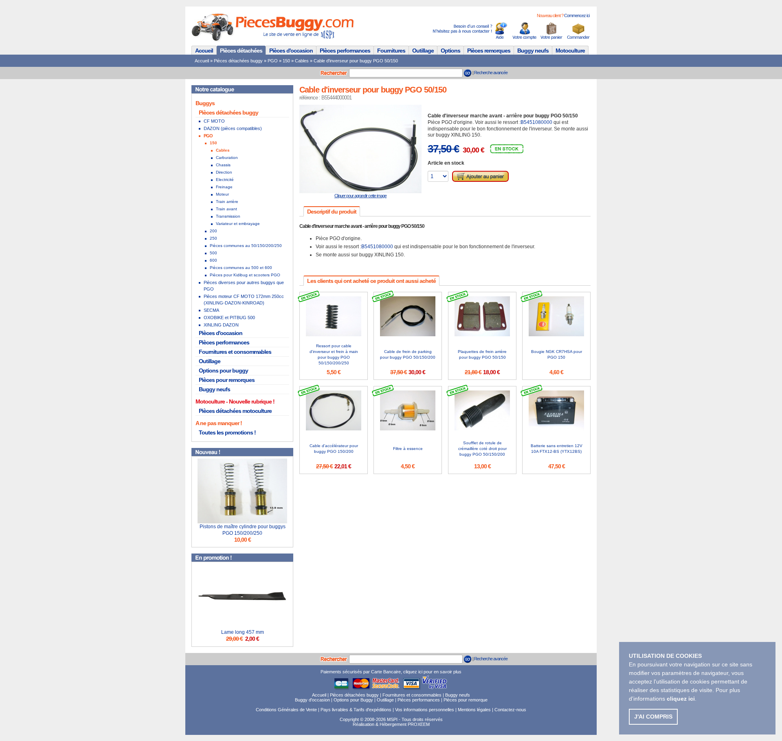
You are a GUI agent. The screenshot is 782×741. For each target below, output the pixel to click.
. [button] (681, 698)
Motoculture (570, 50)
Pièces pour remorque (466, 699)
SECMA (211, 310)
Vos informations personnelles (424, 709)
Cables (302, 60)
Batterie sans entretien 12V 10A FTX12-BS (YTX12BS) (556, 448)
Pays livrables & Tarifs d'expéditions (356, 709)
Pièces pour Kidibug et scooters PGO (245, 275)
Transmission (228, 216)
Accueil (204, 50)
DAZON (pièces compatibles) (233, 128)
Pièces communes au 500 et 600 (241, 267)
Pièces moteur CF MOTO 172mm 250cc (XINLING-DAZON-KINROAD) (244, 299)
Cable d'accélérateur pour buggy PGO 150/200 (334, 448)
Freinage (224, 187)
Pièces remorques (488, 50)
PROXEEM (419, 724)
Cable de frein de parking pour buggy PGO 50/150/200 (407, 354)
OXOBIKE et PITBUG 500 (229, 317)
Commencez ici (576, 15)
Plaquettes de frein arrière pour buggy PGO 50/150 (482, 354)
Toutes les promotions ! (227, 432)
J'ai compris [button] (653, 716)
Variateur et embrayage (238, 223)
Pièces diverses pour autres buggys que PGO (244, 285)
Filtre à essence (408, 448)
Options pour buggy (223, 370)
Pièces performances (345, 50)
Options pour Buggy (353, 699)
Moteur (222, 194)
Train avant (226, 209)
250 (213, 238)
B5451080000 (536, 122)
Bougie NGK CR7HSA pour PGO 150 (556, 354)
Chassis (223, 165)
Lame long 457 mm (242, 632)
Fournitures (391, 50)
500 (213, 253)
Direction (224, 172)
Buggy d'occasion (312, 699)
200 (213, 231)
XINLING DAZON (221, 324)
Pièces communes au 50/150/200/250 (246, 245)
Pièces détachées (241, 50)
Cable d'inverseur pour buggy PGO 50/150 (356, 60)
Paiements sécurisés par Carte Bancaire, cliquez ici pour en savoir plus (391, 671)
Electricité (225, 179)
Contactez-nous (510, 709)
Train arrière (227, 201)
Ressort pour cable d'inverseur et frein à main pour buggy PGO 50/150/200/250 (334, 354)
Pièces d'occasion (291, 50)
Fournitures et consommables (235, 351)
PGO (273, 60)
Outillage (423, 50)
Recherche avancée (490, 72)
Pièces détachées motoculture (235, 411)
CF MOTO (214, 121)
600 (213, 260)
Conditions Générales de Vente (286, 709)
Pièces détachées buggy (238, 60)
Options (450, 50)
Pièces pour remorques (227, 380)
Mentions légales (474, 709)
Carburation (227, 157)
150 (286, 60)
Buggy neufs (533, 50)
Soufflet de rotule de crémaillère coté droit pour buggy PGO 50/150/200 (482, 449)
